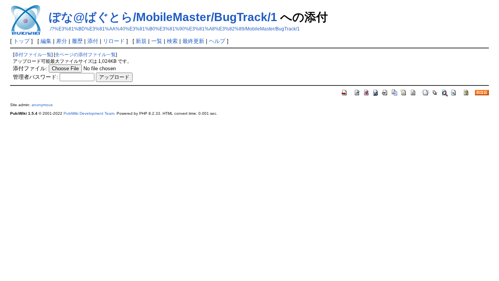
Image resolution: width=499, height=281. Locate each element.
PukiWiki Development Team (89, 113)
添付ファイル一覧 (32, 54)
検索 (172, 41)
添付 (92, 41)
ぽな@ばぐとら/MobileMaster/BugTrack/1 (163, 17)
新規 (141, 41)
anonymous (42, 105)
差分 (61, 41)
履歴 (77, 41)
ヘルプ (217, 41)
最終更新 (193, 41)
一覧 (156, 41)
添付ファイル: (30, 68)
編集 (46, 41)
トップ (21, 41)
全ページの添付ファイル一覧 (85, 54)
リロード (114, 41)
